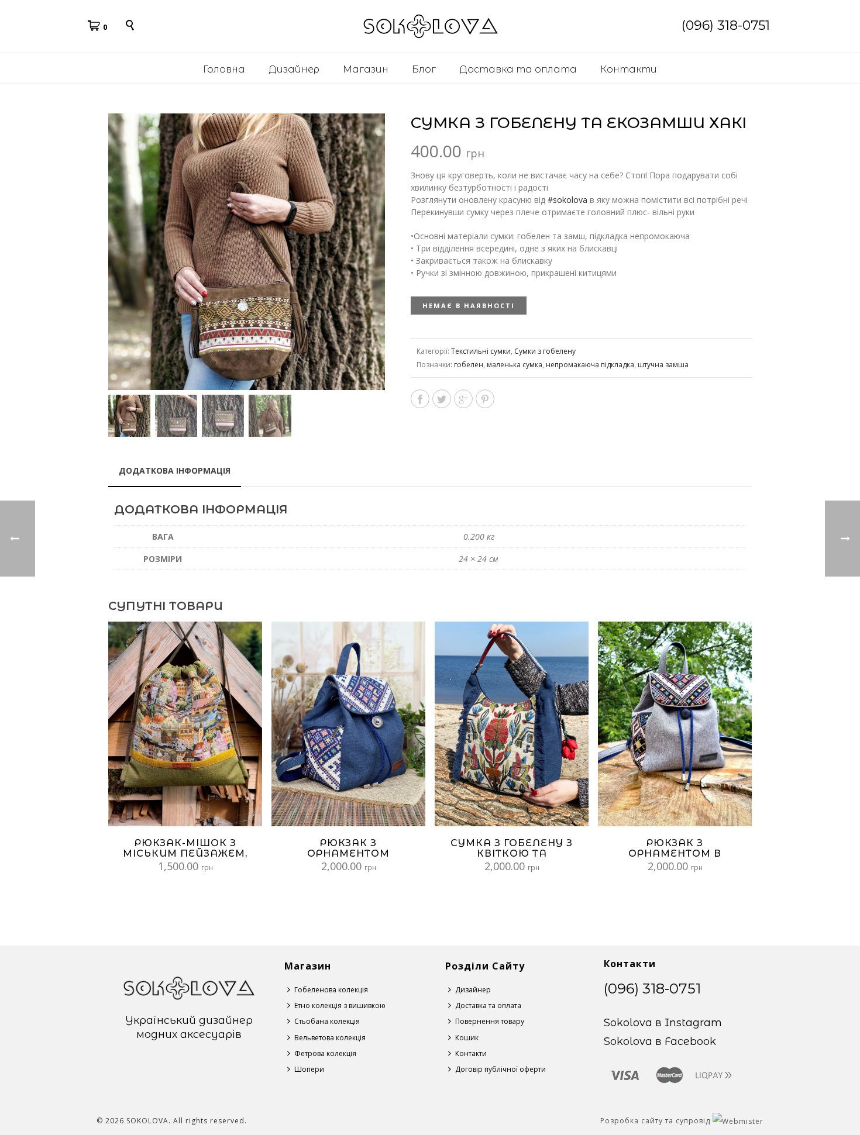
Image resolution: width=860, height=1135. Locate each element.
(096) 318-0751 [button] (726, 25)
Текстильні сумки (481, 351)
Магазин (365, 69)
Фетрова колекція (325, 1053)
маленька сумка (514, 365)
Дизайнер (294, 69)
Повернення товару (489, 1021)
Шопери (309, 1069)
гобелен (468, 365)
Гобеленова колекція (331, 990)
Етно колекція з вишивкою (340, 1005)
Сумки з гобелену (545, 351)
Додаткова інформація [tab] (175, 470)
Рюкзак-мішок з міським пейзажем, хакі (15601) (185, 853)
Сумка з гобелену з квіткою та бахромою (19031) (511, 853)
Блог (424, 69)
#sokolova (567, 199)
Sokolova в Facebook (660, 1041)
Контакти (628, 69)
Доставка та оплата (518, 69)
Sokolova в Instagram (663, 1022)
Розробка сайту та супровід (656, 1121)
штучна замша (663, 365)
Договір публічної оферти (500, 1069)
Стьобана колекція (327, 1021)
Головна (224, 69)
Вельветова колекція (330, 1038)
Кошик (467, 1038)
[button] (362, 136)
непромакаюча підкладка (590, 365)
